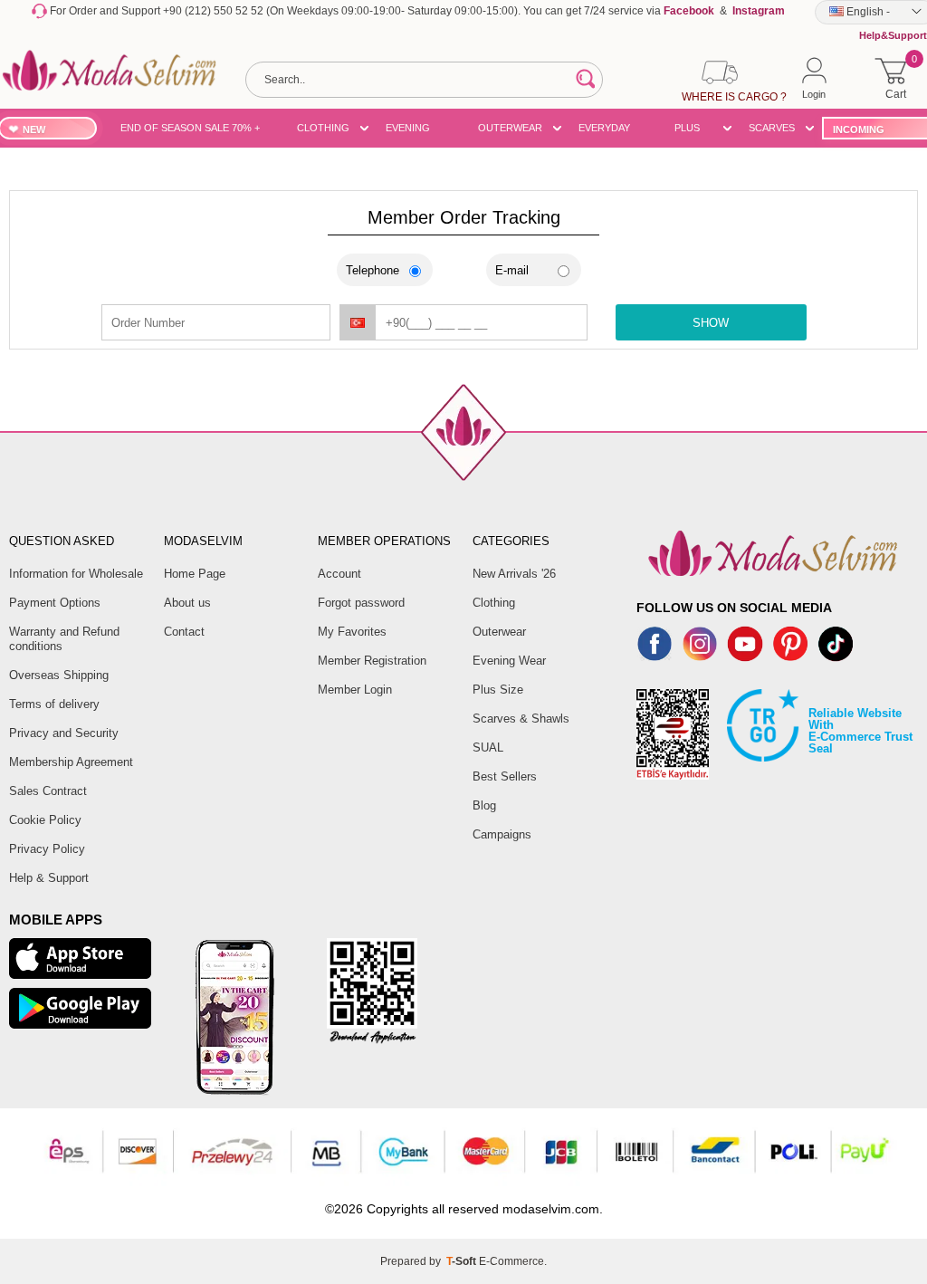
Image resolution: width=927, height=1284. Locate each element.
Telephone (372, 270)
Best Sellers (505, 776)
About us (187, 602)
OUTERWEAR (510, 127)
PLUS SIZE (687, 130)
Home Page (194, 573)
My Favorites (352, 631)
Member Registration (372, 660)
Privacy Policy (47, 849)
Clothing (494, 602)
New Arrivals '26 (514, 573)
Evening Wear (509, 660)
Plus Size (498, 689)
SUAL (488, 747)
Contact (184, 631)
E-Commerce (511, 1261)
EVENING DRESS (408, 130)
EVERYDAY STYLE (604, 130)
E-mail (512, 270)
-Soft (462, 1261)
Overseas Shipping (59, 675)
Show (711, 323)
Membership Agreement (71, 762)
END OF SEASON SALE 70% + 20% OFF (190, 130)
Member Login (355, 689)
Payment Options (54, 602)
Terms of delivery (54, 704)
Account (339, 573)
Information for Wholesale (76, 573)
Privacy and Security (64, 733)
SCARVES (772, 127)
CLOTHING (323, 127)
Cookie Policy (45, 820)
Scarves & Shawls (521, 718)
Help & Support (49, 878)
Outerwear (499, 631)
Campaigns (502, 834)
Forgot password (361, 602)
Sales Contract (48, 791)
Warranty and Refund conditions (64, 639)
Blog (484, 805)
